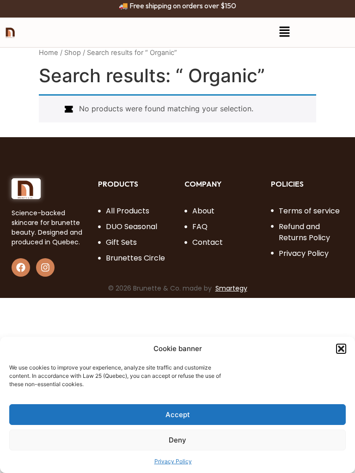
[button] (341, 348)
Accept (177, 414)
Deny (177, 440)
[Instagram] (45, 267)
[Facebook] (21, 267)
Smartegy (231, 288)
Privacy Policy (173, 461)
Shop (72, 53)
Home (48, 53)
